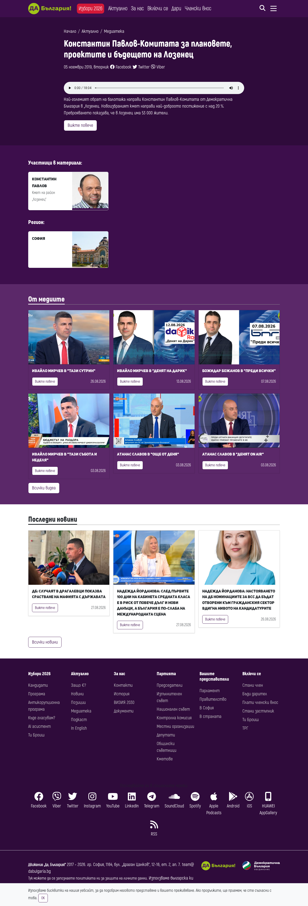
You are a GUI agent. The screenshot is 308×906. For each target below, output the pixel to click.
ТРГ (245, 728)
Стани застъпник (258, 711)
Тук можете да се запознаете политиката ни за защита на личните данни (87, 878)
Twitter (143, 67)
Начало (70, 31)
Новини (77, 694)
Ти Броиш (36, 735)
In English (79, 728)
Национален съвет (173, 709)
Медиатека (114, 31)
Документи (123, 711)
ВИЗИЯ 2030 (124, 702)
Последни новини (52, 519)
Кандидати (38, 685)
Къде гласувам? (41, 718)
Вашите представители (214, 676)
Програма (36, 694)
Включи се (157, 8)
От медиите (46, 299)
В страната (210, 716)
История (121, 694)
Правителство (213, 699)
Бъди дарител (254, 694)
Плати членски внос (260, 702)
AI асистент (39, 726)
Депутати (166, 735)
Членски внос (198, 8)
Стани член (252, 685)
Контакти (123, 685)
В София (207, 708)
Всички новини (45, 642)
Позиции (78, 702)
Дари (176, 8)
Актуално (117, 8)
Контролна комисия (174, 718)
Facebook (123, 67)
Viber (160, 67)
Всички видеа (44, 488)
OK (43, 898)
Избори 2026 (90, 8)
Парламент (210, 691)
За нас (137, 8)
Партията (166, 674)
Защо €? (78, 685)
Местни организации (175, 726)
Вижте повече (80, 125)
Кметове (165, 759)
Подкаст (79, 719)
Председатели (169, 685)
